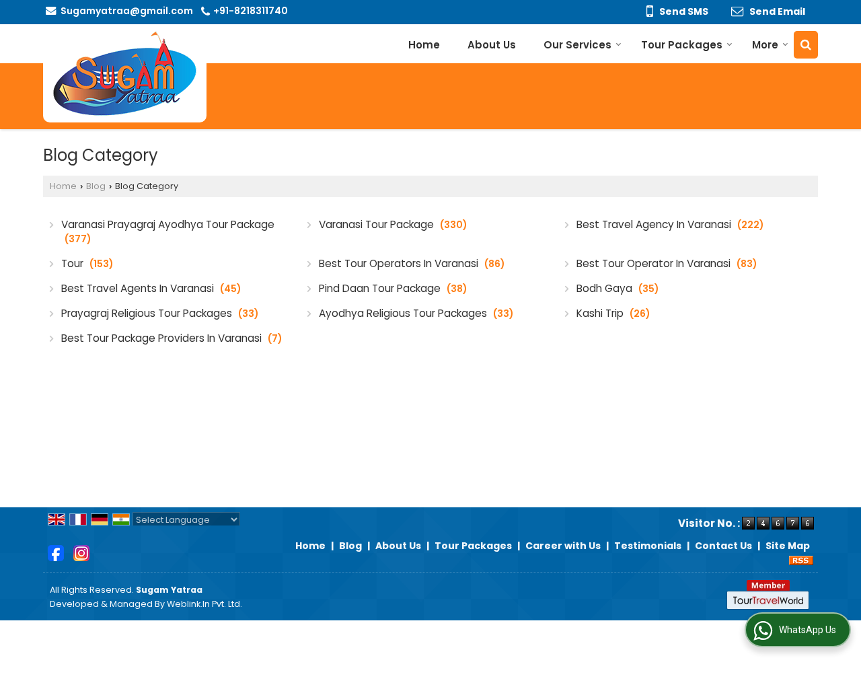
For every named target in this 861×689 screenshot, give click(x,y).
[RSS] (801, 560)
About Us (491, 45)
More (765, 45)
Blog (96, 186)
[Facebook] (56, 552)
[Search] (806, 45)
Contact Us (723, 545)
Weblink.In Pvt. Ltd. (204, 604)
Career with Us (563, 545)
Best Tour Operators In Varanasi (411, 263)
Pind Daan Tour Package (393, 288)
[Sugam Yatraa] (124, 73)
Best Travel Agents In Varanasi (151, 288)
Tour (87, 263)
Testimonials (647, 545)
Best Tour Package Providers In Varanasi (171, 338)
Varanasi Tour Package (393, 224)
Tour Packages (681, 45)
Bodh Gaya (617, 288)
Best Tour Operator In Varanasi (666, 263)
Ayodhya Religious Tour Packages (416, 313)
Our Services (577, 45)
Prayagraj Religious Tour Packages (159, 313)
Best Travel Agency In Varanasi (669, 224)
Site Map (787, 545)
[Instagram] (81, 552)
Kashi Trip (613, 313)
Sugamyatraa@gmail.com (127, 10)
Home (424, 45)
